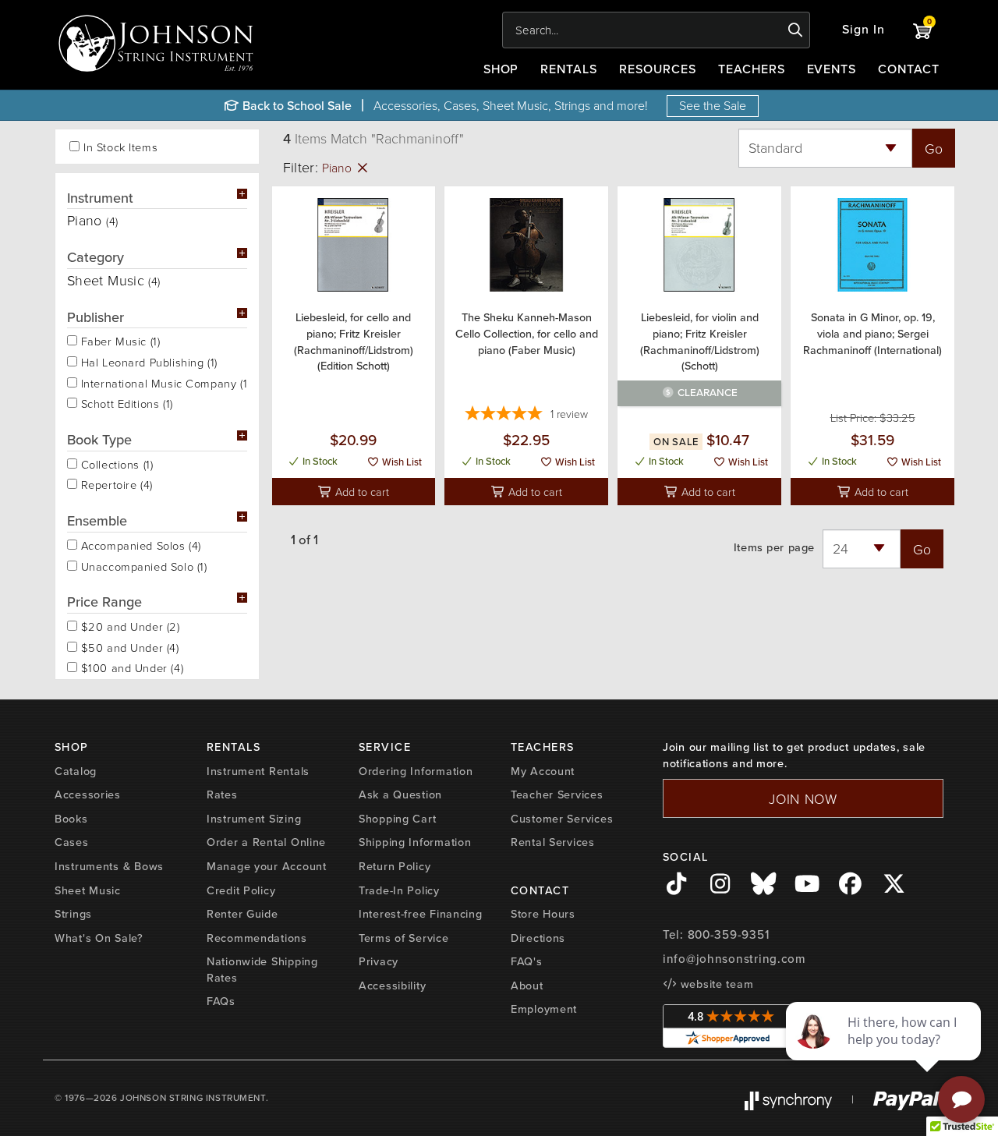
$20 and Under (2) (128, 625)
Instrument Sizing (254, 818)
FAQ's (527, 961)
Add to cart (360, 491)
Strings (73, 913)
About (527, 985)
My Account (543, 771)
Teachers (751, 69)
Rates (222, 794)
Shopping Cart (397, 818)
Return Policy (394, 866)
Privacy (378, 961)
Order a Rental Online (266, 842)
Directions (538, 938)
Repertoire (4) (115, 483)
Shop (501, 69)
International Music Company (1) (162, 382)
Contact (909, 69)
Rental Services (553, 842)
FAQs (221, 1001)
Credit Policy (241, 890)
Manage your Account (267, 866)
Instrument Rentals (258, 771)
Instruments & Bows (109, 866)
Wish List (401, 462)
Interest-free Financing (421, 913)
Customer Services (562, 818)
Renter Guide (242, 913)
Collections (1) (115, 463)
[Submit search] (796, 30)
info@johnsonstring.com (734, 959)
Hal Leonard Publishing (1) (147, 361)
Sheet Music (88, 890)
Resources (657, 69)
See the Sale (712, 105)
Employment (544, 1008)
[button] (863, 30)
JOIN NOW (803, 798)
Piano (338, 167)
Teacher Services (557, 794)
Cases (72, 842)
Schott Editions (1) (125, 402)
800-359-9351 (729, 934)
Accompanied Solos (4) (139, 544)
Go (934, 148)
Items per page (774, 548)
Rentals (568, 69)
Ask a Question (400, 794)
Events (832, 69)
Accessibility (392, 985)
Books (71, 818)
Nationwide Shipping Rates (262, 969)
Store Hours (543, 913)
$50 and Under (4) (128, 646)
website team (715, 984)
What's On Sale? (99, 938)
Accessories (88, 794)
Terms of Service (404, 938)
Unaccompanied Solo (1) (142, 565)
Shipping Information (415, 842)
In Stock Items (120, 147)
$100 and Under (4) (130, 667)
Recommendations (257, 938)
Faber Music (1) (118, 340)
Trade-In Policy (399, 890)
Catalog (76, 771)
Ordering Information (415, 771)
